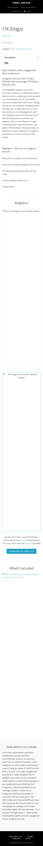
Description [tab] (9, 57)
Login (23, 540)
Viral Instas (22, 3)
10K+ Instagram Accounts (21, 49)
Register (28, 543)
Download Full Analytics (21, 551)
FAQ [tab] (6, 63)
